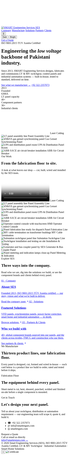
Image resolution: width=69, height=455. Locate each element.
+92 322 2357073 (40, 85)
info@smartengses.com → (14, 440)
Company (6, 30)
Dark (5, 37)
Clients (47, 30)
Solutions (30, 30)
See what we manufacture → (16, 85)
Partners (39, 30)
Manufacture (18, 30)
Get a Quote (7, 40)
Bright (13, 37)
